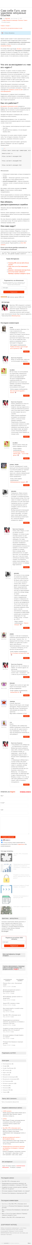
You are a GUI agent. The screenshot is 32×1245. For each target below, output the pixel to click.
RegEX (16, 969)
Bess (3, 1209)
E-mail (3, 802)
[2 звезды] (2, 296)
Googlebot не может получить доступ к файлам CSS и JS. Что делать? (21, 876)
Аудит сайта (6, 1072)
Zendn (12, 634)
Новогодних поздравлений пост (21, 906)
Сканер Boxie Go (14, 692)
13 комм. (13, 1045)
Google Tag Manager (8, 1068)
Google (4, 20)
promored (6, 1243)
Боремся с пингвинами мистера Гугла (19, 270)
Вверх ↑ (29, 1243)
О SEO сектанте (7, 1111)
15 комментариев (5, 22)
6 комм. (12, 1016)
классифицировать (6, 91)
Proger (12, 683)
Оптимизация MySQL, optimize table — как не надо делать (20, 453)
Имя (2, 795)
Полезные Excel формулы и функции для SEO (14, 1193)
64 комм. (13, 1000)
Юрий (3, 1217)
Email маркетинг (7, 1063)
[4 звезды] (5, 296)
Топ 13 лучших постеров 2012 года (19, 653)
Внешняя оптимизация (11, 20)
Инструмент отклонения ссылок (9, 106)
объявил (19, 48)
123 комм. (13, 986)
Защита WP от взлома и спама (11, 1003)
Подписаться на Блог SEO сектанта (14, 938)
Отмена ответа (25, 792)
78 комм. (12, 993)
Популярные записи (8, 980)
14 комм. (12, 1038)
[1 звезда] (1, 296)
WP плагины (6, 1070)
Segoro (13, 491)
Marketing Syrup (16, 315)
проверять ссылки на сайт (16, 89)
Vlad (11, 327)
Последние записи (20, 980)
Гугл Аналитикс (7, 1081)
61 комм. (14, 1005)
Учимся (25, 20)
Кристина (7, 18)
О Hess (5, 1118)
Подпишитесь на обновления (14, 280)
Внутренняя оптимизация (10, 1079)
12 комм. (14, 1025)
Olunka (12, 370)
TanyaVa (12, 701)
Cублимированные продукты (18, 482)
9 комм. (12, 1031)
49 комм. (12, 1011)
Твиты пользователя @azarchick (10, 1102)
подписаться (21, 844)
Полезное (20, 20)
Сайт (2, 809)
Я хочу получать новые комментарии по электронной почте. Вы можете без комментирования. (14, 844)
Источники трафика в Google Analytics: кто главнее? (16, 1191)
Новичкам (5, 1085)
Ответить (26, 351)
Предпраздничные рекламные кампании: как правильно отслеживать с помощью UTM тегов (14, 1021)
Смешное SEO (7, 1090)
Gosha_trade (14, 464)
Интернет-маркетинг (8, 1083)
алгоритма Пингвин (6, 45)
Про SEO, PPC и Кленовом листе (12, 1015)
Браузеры (5, 1074)
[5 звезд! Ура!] (6, 296)
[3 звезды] (4, 296)
